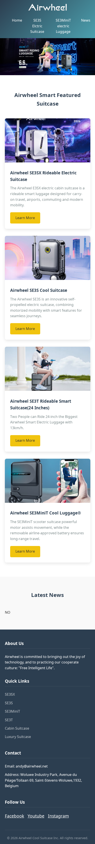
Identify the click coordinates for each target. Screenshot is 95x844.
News (85, 20)
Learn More (25, 217)
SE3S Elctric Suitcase (37, 26)
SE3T (9, 719)
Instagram (58, 816)
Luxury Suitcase (18, 736)
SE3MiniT (12, 711)
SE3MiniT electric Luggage (63, 26)
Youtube (36, 816)
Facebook (14, 816)
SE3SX (10, 694)
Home (17, 20)
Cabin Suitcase (17, 728)
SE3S (9, 703)
